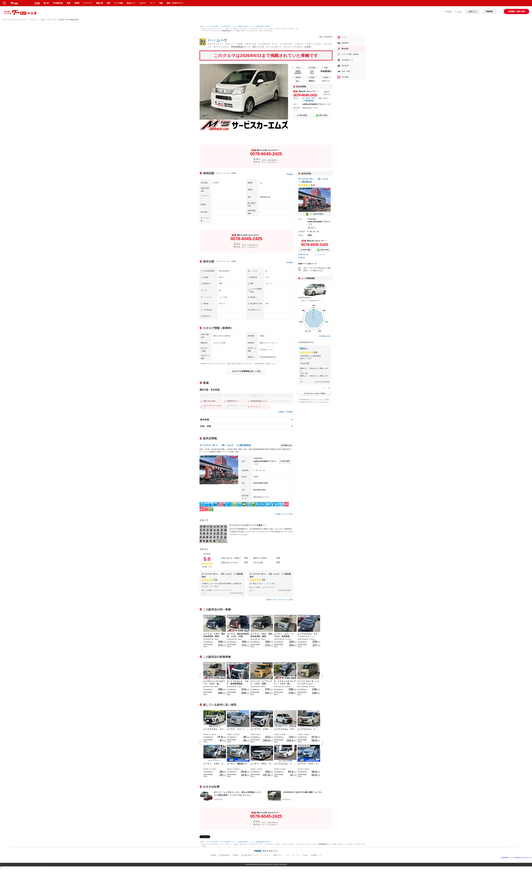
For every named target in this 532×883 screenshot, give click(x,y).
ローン (152, 3)
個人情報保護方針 (224, 855)
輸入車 (46, 3)
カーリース (88, 3)
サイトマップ (296, 855)
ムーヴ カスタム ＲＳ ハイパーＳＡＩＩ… (308, 635)
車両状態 (345, 43)
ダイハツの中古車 (211, 26)
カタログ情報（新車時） (351, 54)
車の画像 (345, 77)
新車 (68, 3)
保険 (161, 3)
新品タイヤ (131, 3)
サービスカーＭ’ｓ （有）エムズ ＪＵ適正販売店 (225, 445)
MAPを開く (303, 115)
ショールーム (320, 254)
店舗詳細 (301, 257)
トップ (344, 37)
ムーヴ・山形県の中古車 (240, 26)
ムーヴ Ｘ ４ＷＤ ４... (308, 764)
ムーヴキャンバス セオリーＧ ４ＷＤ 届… (214, 682)
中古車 (202, 26)
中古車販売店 (58, 3)
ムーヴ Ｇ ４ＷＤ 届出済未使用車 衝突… (214, 635)
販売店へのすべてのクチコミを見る (280, 600)
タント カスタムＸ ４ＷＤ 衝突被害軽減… (238, 682)
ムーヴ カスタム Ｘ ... (308, 729)
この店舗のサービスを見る (283, 514)
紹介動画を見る (286, 445)
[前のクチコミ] (324, 388)
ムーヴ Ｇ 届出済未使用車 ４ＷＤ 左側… (238, 635)
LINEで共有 (323, 115)
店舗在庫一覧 (303, 254)
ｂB (301, 382)
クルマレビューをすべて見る (314, 393)
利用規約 (235, 855)
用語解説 (290, 174)
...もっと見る (213, 586)
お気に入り (472, 11)
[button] (201, 675)
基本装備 (204, 419)
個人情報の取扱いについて (249, 855)
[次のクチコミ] (329, 388)
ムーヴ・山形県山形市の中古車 (260, 26)
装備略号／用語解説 (285, 412)
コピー (313, 227)
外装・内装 (205, 426)
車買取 (77, 3)
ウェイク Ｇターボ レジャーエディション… (308, 682)
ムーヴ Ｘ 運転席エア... (238, 764)
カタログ (142, 3)
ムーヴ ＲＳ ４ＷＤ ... (261, 729)
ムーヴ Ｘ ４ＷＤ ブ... (261, 764)
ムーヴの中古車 (225, 26)
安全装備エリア (347, 60)
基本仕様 (345, 49)
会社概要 (213, 855)
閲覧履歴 (489, 11)
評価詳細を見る (325, 336)
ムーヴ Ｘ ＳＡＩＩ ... (238, 729)
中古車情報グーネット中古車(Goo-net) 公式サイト (516, 857)
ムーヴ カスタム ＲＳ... (285, 729)
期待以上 (304, 348)
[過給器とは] (256, 297)
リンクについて (266, 855)
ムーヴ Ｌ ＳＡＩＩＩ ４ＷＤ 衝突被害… (285, 635)
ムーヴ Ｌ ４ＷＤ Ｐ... (214, 764)
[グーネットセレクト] (214, 671)
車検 (108, 3)
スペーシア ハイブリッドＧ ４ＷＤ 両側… (261, 682)
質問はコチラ (277, 855)
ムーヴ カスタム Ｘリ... (214, 729)
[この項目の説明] (318, 91)
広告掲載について (316, 855)
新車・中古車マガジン (175, 3)
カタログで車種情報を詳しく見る (246, 371)
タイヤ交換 (118, 3)
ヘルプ (459, 11)
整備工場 (99, 3)
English (449, 11)
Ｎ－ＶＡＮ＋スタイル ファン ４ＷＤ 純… (285, 682)
